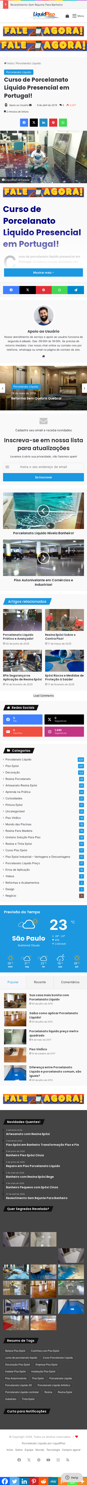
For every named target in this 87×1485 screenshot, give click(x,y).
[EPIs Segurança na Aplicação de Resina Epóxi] (22, 661)
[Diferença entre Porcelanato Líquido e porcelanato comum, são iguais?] (15, 1072)
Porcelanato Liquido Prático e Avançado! (18, 637)
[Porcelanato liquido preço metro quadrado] (15, 1036)
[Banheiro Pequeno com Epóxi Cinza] (43, 1239)
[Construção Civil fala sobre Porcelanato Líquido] (16, 1306)
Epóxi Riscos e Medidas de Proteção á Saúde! (64, 677)
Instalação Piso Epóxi (43, 1371)
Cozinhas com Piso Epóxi (45, 1350)
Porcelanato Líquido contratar (22, 1392)
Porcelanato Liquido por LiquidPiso (43, 1443)
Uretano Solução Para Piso (22, 837)
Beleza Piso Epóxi (15, 1350)
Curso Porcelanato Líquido (58, 1357)
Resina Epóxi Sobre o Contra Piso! (60, 637)
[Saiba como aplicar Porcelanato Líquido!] (15, 1018)
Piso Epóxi (12, 766)
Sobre (19, 1449)
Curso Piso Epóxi (16, 850)
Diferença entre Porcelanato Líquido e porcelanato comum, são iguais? (55, 1071)
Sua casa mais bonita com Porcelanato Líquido (49, 997)
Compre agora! (71, 1449)
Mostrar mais (42, 272)
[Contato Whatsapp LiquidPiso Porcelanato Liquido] (43, 31)
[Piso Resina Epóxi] (43, 1306)
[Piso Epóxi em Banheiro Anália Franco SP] (16, 1255)
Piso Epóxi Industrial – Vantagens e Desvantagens (37, 856)
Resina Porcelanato (18, 779)
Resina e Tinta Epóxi (18, 843)
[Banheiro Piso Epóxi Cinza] (43, 1223)
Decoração (12, 772)
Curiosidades (13, 798)
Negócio (10, 895)
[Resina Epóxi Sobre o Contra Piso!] (64, 620)
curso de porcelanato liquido (21, 1357)
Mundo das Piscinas (18, 824)
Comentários (70, 982)
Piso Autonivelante (16, 1378)
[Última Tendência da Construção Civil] (16, 1288)
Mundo (39, 1449)
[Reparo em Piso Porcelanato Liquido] (71, 1223)
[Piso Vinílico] (15, 1054)
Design (9, 889)
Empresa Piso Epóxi (46, 1364)
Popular (13, 982)
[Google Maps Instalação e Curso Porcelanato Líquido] (71, 1288)
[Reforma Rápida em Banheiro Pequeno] (43, 1255)
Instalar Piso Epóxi (15, 1371)
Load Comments (43, 695)
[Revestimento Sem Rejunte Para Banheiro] (71, 1239)
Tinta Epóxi (28, 1398)
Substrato (10, 1398)
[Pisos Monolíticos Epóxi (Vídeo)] (16, 1323)
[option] (43, 388)
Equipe (29, 1449)
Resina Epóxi (65, 1392)
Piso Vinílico (13, 817)
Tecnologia (53, 1449)
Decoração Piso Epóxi (17, 1364)
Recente (40, 982)
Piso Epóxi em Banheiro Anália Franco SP (36, 4)
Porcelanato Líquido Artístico (54, 1385)
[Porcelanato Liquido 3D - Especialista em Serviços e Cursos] (43, 15)
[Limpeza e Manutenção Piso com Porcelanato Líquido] (71, 1271)
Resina (48, 1392)
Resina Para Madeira (18, 830)
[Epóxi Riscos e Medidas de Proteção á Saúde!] (64, 661)
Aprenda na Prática (18, 791)
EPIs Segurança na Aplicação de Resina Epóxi (22, 677)
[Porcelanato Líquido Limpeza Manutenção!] (16, 1271)
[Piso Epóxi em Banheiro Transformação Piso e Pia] (16, 1223)
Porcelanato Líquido (28, 63)
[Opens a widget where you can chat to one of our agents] (72, 1478)
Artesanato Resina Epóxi (21, 785)
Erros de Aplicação (17, 869)
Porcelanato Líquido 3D (18, 1385)
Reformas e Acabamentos (22, 882)
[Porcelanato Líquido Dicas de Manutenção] (43, 1271)
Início (10, 63)
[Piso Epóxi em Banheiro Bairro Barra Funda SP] (71, 1255)
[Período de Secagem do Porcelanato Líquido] (43, 1323)
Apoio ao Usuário (19, 105)
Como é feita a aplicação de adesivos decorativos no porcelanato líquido (43, 398)
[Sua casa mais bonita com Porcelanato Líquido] (15, 1000)
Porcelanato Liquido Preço (22, 863)
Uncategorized (14, 811)
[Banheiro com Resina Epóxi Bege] (16, 1239)
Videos (9, 876)
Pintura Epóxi (13, 804)
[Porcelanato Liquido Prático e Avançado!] (22, 620)
